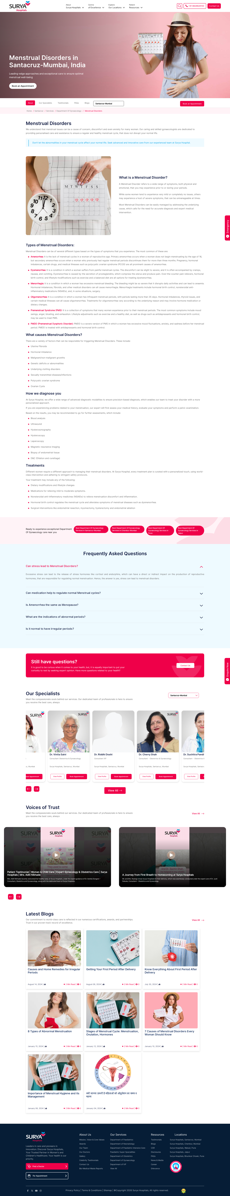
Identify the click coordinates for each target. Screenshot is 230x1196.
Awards (82, 1144)
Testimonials (63, 103)
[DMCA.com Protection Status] (183, 1191)
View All (113, 790)
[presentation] (28, 789)
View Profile (37, 776)
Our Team (83, 1148)
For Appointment (40, 1176)
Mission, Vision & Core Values (91, 1139)
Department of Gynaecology (122, 1160)
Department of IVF (118, 1164)
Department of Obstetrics (121, 1156)
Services (50, 111)
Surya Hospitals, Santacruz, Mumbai (185, 1139)
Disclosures (156, 1152)
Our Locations (115, 6)
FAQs (76, 103)
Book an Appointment (23, 86)
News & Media (157, 1160)
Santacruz (38, 111)
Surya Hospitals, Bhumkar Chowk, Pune (187, 1156)
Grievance (155, 1168)
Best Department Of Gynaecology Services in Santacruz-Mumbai (89, 529)
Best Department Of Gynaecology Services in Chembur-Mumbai (126, 529)
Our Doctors (84, 1152)
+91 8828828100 (196, 6)
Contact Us (214, 6)
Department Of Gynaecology (68, 111)
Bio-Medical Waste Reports (91, 1168)
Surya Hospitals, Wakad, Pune (183, 1148)
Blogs (87, 103)
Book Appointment (56, 776)
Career (154, 1164)
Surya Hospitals (73, 6)
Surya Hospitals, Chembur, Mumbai (185, 1144)
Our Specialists (45, 103)
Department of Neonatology (122, 1144)
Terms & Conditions (92, 1190)
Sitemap (108, 1190)
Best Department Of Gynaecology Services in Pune (158, 530)
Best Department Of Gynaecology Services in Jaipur (188, 530)
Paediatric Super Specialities (122, 1152)
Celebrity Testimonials (88, 1160)
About (30, 103)
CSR (153, 1148)
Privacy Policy (73, 1190)
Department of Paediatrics (121, 1139)
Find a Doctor (38, 1166)
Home (29, 111)
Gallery (82, 1156)
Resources (134, 6)
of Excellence (94, 6)
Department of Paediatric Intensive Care (127, 1148)
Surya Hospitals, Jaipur (180, 1152)
